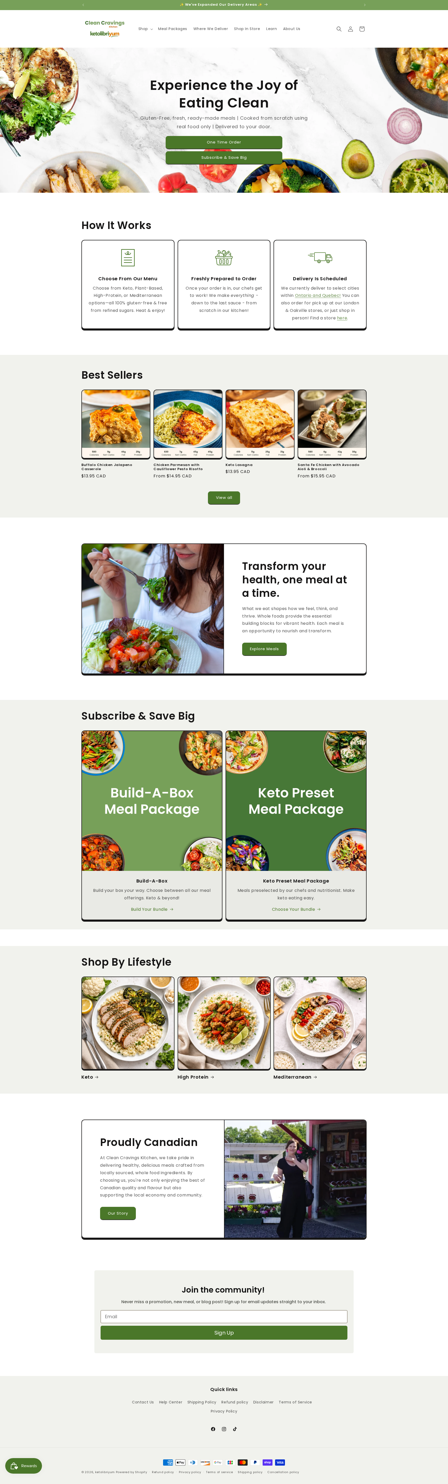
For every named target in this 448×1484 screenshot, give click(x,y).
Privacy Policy (224, 1411)
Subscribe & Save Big (224, 157)
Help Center (171, 1402)
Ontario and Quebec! (318, 295)
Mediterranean (293, 1077)
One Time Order (224, 142)
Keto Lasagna (239, 465)
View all (224, 497)
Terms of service (219, 1472)
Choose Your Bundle (293, 909)
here (342, 318)
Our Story (118, 1213)
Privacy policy (190, 1472)
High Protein (193, 1077)
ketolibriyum (105, 1472)
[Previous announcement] (83, 5)
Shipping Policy (201, 1402)
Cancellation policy (283, 1472)
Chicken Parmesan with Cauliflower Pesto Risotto (178, 467)
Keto (87, 1077)
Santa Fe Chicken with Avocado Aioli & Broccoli (328, 467)
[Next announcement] (364, 5)
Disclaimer (263, 1402)
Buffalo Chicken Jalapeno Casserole (106, 467)
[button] (145, 28)
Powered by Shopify (131, 1472)
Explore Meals (264, 648)
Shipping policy (250, 1472)
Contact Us (143, 1402)
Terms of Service (295, 1402)
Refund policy (234, 1402)
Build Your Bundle (149, 909)
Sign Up (224, 1332)
